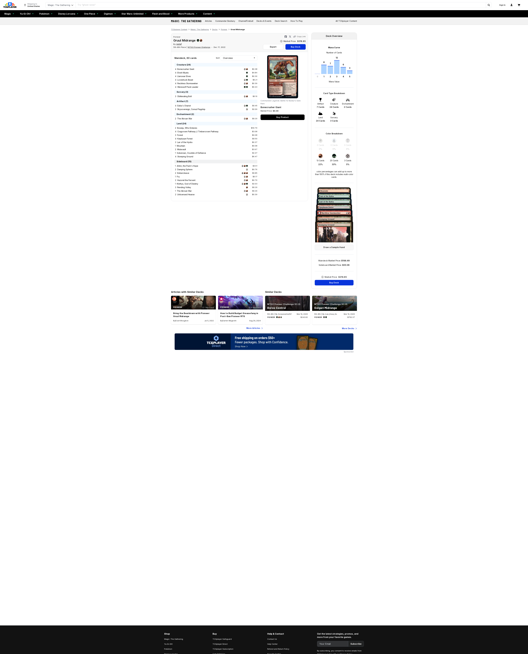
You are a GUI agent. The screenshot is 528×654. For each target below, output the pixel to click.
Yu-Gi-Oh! (25, 13)
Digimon (108, 13)
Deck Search (281, 21)
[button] (488, 5)
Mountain (181, 146)
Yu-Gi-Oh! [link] (168, 644)
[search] (281, 5)
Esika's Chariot (184, 105)
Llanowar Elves (184, 76)
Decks (215, 29)
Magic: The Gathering (186, 21)
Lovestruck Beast (185, 80)
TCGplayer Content (179, 29)
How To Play (297, 21)
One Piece (89, 13)
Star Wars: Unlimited (132, 13)
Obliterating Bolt (184, 96)
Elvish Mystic (183, 72)
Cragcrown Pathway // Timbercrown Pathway (197, 131)
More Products (186, 13)
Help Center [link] (272, 644)
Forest (180, 135)
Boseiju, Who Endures (187, 128)
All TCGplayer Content (346, 21)
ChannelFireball (245, 21)
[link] (9, 5)
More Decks (348, 328)
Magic (7, 13)
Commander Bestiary (225, 21)
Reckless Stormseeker (187, 83)
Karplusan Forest (185, 138)
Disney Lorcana (66, 13)
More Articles (253, 328)
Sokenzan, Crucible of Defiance (191, 153)
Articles (208, 21)
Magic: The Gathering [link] (173, 639)
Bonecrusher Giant (185, 69)
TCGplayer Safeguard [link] (222, 639)
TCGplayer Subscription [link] (223, 649)
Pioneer (224, 29)
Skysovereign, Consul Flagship (191, 109)
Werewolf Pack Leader (187, 87)
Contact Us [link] (272, 639)
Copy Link (301, 36)
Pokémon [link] (168, 649)
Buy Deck (295, 47)
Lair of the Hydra (184, 142)
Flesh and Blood (160, 13)
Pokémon (44, 13)
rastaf (179, 44)
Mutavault (181, 149)
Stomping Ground (185, 156)
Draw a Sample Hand (334, 247)
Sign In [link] (502, 5)
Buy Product (282, 117)
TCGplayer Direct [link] (220, 644)
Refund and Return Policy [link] (278, 649)
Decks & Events (264, 21)
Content (207, 13)
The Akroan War (184, 118)
